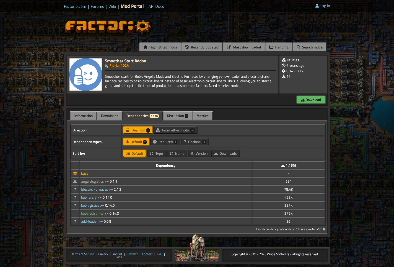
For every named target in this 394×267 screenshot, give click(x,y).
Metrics (203, 115)
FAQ (159, 254)
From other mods (177, 130)
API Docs (156, 6)
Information (83, 115)
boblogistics (90, 205)
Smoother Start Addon (125, 60)
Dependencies (142, 115)
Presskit (132, 254)
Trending (281, 47)
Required (167, 141)
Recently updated (204, 47)
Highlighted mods (162, 47)
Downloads (109, 115)
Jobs (119, 257)
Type (159, 153)
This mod (139, 130)
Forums (97, 6)
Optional (196, 141)
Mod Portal (132, 6)
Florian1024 (119, 65)
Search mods (311, 47)
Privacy (103, 254)
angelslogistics (93, 181)
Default (138, 141)
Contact (147, 254)
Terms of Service (83, 254)
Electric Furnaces (95, 189)
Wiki (112, 6)
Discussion (177, 115)
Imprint (117, 254)
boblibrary (89, 197)
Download (313, 99)
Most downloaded (246, 47)
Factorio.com (75, 6)
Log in (325, 6)
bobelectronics (92, 213)
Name (179, 153)
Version (201, 153)
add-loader (90, 221)
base (84, 173)
